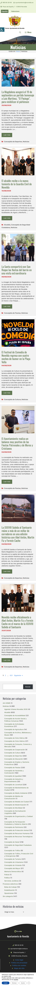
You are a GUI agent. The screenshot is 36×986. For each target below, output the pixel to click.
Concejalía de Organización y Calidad (18, 816)
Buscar (27, 687)
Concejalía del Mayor (12, 868)
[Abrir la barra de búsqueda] (20, 32)
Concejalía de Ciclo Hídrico (14, 738)
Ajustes (23, 983)
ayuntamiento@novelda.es (24, 2)
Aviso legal (19, 960)
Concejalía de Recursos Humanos (17, 833)
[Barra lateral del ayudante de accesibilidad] (2, 29)
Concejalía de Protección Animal (16, 830)
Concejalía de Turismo (12, 859)
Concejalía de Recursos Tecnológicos (18, 836)
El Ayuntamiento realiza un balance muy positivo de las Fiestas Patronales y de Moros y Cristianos (17, 444)
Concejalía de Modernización (15, 805)
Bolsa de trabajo (10, 887)
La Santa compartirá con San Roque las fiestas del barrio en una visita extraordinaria (17, 270)
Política (7, 878)
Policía (6, 875)
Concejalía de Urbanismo (13, 862)
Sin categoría (8, 896)
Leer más (6, 135)
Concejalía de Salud (11, 842)
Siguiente (18, 675)
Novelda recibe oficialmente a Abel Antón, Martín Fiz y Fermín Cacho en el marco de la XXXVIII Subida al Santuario (17, 622)
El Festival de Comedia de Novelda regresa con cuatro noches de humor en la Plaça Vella (16, 357)
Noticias (26, 142)
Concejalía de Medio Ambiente (15, 793)
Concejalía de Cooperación (14, 750)
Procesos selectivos (10, 884)
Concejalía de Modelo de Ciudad (16, 802)
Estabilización (9, 890)
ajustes (16, 979)
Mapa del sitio (19, 968)
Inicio (18, 51)
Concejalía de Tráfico (12, 850)
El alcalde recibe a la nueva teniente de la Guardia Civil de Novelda (17, 184)
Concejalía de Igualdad (13, 776)
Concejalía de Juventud (13, 785)
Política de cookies (19, 965)
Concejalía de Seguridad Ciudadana (18, 845)
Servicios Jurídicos (11, 881)
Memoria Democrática (12, 871)
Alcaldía (7, 225)
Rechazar (14, 983)
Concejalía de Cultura (12, 399)
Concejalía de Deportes (13, 142)
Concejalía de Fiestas (12, 313)
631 (11, 675)
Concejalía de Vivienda (13, 865)
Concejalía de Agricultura (13, 729)
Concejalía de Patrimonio (13, 827)
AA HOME (6, 703)
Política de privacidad (19, 963)
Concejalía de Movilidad (13, 808)
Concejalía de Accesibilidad (14, 715)
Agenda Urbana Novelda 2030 (16, 709)
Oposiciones (9, 893)
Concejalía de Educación (13, 759)
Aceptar (6, 983)
